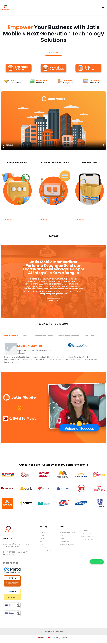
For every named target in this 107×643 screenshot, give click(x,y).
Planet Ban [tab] (89, 335)
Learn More (7, 219)
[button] (103, 7)
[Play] (53, 407)
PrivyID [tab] (26, 335)
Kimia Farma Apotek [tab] (44, 335)
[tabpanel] (53, 354)
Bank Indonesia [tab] (11, 335)
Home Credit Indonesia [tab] (68, 335)
